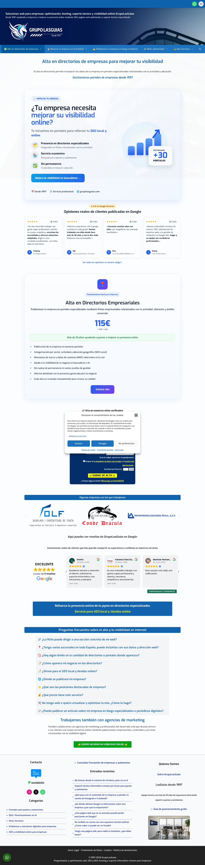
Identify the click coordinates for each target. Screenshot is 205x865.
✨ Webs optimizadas (154, 49)
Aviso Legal (119, 450)
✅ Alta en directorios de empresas (21, 49)
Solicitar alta (102, 389)
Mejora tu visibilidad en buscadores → (58, 178)
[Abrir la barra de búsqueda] (200, 49)
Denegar (102, 443)
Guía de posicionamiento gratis (170, 809)
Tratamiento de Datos (91, 850)
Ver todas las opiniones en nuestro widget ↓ (102, 262)
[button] (136, 415)
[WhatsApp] (194, 3)
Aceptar (78, 443)
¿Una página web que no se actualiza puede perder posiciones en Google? (99, 815)
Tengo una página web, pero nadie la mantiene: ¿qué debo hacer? (103, 833)
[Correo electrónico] (201, 3)
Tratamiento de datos (105, 450)
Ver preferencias (126, 443)
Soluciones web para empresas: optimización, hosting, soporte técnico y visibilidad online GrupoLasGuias (70, 13)
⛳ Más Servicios (181, 49)
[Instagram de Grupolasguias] (29, 792)
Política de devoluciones (125, 850)
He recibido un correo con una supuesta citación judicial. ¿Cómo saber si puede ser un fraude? (102, 824)
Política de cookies (88, 450)
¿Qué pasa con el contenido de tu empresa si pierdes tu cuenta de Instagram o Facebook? (102, 797)
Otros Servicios (16, 820)
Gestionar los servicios (77, 436)
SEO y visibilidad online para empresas (28, 832)
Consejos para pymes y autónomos (26, 809)
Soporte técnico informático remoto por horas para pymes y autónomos (103, 788)
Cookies (108, 850)
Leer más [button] (73, 583)
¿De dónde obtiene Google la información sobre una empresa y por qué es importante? (100, 806)
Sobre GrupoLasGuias (169, 774)
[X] (35, 792)
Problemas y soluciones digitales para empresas (32, 826)
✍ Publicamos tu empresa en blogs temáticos (115, 49)
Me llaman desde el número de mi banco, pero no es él (101, 780)
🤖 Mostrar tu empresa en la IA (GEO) (65, 49)
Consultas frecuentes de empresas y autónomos (103, 762)
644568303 (37, 783)
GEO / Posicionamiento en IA (23, 815)
